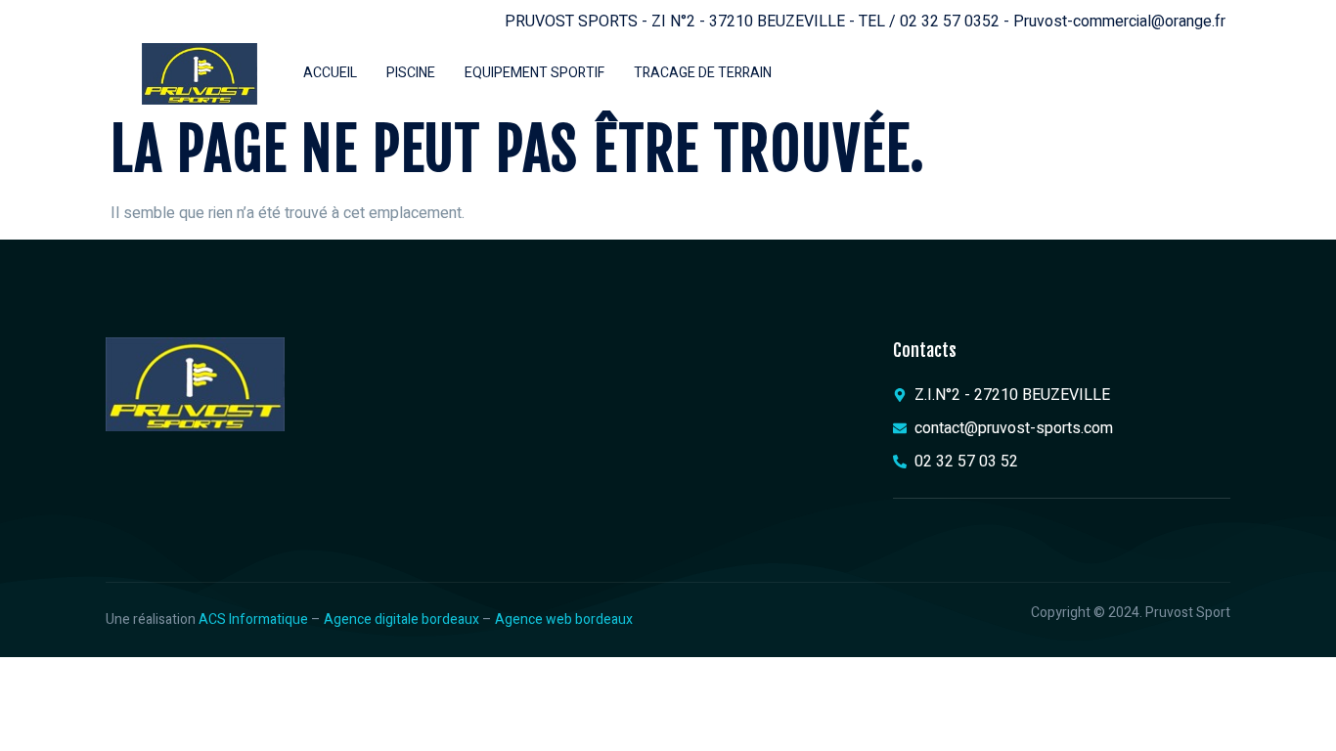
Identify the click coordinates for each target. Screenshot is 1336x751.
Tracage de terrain (703, 73)
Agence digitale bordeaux (401, 619)
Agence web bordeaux (564, 619)
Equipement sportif (534, 73)
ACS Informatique (253, 619)
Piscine (410, 73)
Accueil (330, 73)
